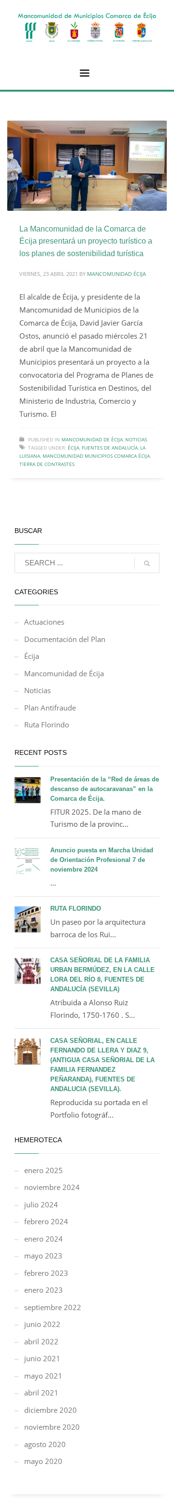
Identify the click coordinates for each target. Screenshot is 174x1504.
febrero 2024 (46, 1221)
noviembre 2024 (52, 1187)
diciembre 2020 (50, 1410)
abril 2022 (41, 1341)
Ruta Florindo (46, 724)
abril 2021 (41, 1392)
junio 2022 (42, 1324)
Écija (73, 447)
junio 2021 (42, 1358)
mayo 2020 (43, 1461)
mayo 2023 (43, 1255)
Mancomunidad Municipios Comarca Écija (96, 455)
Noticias (136, 439)
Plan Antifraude (50, 707)
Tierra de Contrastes (46, 464)
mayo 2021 (43, 1376)
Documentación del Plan (64, 639)
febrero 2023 (46, 1273)
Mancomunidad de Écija (92, 439)
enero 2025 (43, 1170)
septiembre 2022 (52, 1307)
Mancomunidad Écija (116, 273)
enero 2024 (43, 1239)
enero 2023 (43, 1290)
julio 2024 (41, 1204)
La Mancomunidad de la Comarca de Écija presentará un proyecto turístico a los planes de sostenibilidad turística (85, 241)
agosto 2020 (45, 1444)
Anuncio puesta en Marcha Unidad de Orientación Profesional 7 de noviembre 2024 (101, 860)
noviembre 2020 (52, 1427)
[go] (147, 563)
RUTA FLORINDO (75, 908)
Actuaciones (44, 622)
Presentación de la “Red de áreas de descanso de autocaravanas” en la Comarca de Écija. (104, 789)
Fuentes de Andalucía (110, 447)
